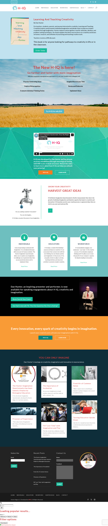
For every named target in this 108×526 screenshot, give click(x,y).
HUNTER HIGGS (74, 7)
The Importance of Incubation (42, 466)
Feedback (59, 464)
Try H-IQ (14, 2)
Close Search (4, 523)
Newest (9, 516)
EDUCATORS (54, 7)
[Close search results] (1, 507)
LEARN (37, 7)
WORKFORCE (64, 7)
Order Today (40, 50)
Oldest (15, 516)
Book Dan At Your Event (22, 299)
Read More (24, 266)
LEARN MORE (62, 172)
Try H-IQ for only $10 (54, 111)
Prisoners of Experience (22, 419)
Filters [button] (4, 515)
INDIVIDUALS (45, 7)
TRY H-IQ (45, 172)
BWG (30, 499)
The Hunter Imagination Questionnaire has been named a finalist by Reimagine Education (42, 459)
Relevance (3, 516)
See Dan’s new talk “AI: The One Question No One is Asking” (35, 306)
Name (58, 457)
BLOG (82, 7)
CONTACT (91, 7)
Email (13, 457)
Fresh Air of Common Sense (41, 471)
